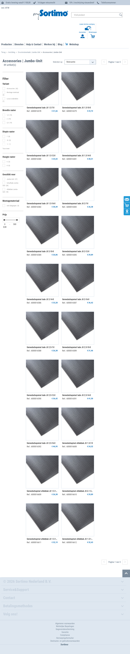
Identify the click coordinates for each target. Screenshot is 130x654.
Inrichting (11, 52)
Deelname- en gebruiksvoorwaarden (65, 641)
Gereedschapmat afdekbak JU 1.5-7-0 (77, 443)
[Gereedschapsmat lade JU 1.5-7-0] (42, 88)
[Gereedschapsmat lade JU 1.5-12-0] (42, 136)
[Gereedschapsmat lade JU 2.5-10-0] (77, 328)
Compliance (65, 635)
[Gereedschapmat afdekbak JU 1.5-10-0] (42, 471)
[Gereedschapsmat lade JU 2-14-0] (42, 280)
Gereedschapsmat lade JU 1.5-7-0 (40, 107)
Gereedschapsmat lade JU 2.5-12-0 (41, 395)
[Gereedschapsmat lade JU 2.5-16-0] (42, 424)
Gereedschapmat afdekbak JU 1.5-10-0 (42, 491)
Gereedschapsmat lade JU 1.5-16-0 (41, 203)
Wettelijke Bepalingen (65, 626)
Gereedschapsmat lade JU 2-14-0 (40, 299)
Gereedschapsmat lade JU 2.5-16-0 (41, 443)
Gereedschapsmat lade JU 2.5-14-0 (76, 395)
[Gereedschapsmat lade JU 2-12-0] (77, 232)
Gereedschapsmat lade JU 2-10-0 (40, 251)
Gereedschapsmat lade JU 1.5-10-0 (76, 107)
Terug (3, 52)
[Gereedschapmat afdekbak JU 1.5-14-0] (42, 519)
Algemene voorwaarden (65, 623)
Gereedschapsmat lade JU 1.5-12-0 (41, 155)
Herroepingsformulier (65, 638)
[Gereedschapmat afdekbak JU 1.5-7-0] (77, 424)
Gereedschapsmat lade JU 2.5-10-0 (76, 347)
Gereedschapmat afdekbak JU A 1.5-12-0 (77, 491)
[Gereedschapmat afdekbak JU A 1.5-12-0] (77, 471)
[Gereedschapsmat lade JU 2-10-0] (42, 232)
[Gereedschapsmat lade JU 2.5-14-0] (77, 376)
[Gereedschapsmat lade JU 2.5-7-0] (42, 328)
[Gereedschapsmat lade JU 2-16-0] (77, 280)
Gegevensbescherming (65, 629)
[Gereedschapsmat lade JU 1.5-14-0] (77, 136)
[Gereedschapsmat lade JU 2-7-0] (77, 184)
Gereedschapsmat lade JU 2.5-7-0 (40, 347)
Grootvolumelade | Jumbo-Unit (29, 52)
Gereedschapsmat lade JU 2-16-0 (75, 299)
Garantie (65, 632)
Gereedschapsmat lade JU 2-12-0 (75, 251)
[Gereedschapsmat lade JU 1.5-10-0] (77, 88)
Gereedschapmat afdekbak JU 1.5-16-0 (77, 539)
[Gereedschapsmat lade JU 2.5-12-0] (42, 376)
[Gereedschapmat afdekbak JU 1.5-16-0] (77, 519)
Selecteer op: (58, 62)
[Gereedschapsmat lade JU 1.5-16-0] (42, 184)
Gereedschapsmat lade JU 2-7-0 (75, 203)
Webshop (74, 44)
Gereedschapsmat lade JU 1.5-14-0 (76, 155)
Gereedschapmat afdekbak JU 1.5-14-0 (42, 539)
